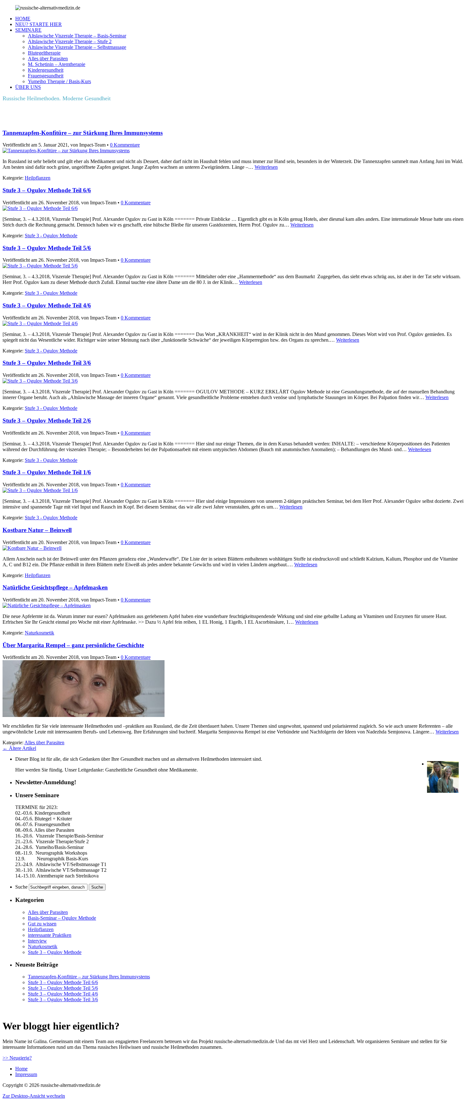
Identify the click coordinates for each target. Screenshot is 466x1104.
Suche (21, 887)
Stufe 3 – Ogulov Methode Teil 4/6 (47, 305)
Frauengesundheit (45, 75)
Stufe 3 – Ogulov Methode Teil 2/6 (47, 420)
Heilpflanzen (37, 178)
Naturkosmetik (39, 632)
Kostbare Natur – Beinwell (37, 530)
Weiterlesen (266, 167)
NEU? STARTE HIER (38, 24)
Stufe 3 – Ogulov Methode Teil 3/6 (47, 362)
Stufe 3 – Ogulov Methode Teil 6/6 (47, 190)
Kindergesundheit (45, 70)
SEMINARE (28, 30)
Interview (37, 940)
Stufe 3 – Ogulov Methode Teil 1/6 (47, 472)
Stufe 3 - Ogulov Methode (51, 235)
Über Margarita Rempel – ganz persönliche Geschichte (73, 645)
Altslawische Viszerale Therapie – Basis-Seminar (77, 35)
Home (21, 1068)
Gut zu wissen (42, 923)
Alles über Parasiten (48, 58)
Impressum (26, 1074)
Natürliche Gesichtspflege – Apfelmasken (55, 587)
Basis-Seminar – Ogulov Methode (62, 918)
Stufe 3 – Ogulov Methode (54, 952)
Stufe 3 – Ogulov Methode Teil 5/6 (47, 248)
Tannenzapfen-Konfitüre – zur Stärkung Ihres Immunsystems (83, 132)
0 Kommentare (125, 145)
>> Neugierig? (17, 1058)
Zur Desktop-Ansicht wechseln (34, 1096)
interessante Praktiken (49, 935)
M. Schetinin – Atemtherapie (56, 64)
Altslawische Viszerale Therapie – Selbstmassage (77, 47)
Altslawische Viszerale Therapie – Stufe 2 (70, 41)
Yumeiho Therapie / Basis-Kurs (59, 81)
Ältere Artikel (19, 748)
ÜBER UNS (28, 87)
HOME (22, 18)
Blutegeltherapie (44, 53)
